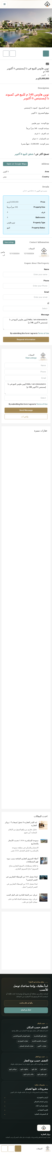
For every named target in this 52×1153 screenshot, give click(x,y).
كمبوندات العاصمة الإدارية (39, 1041)
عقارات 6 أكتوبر (41, 1046)
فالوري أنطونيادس (26, 1110)
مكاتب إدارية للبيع (29, 1074)
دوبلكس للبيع (13, 1069)
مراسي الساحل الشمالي (26, 1102)
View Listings (9, 242)
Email (46, 292)
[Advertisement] (26, 941)
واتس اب (25, 416)
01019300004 (28, 254)
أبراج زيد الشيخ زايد (26, 1098)
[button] (26, 27)
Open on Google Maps (16, 164)
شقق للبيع (43, 1069)
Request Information (26, 339)
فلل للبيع (34, 1069)
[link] (43, 825)
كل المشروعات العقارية (26, 1114)
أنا (48, 303)
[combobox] (26, 308)
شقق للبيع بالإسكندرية (40, 1036)
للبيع (47, 63)
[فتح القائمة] (4, 4)
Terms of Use (43, 333)
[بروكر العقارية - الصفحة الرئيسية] (43, 1128)
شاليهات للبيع (24, 1069)
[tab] (46, 54)
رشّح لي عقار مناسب (26, 1003)
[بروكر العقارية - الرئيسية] (47, 4)
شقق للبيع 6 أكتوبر (24, 154)
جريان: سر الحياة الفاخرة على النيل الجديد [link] (21, 895)
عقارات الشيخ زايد (23, 1041)
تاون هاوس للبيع (41, 1074)
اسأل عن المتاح (26, 1010)
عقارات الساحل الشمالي (27, 1046)
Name (46, 269)
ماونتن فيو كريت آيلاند (26, 1106)
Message (45, 315)
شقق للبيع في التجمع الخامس (21, 1036)
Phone (46, 281)
